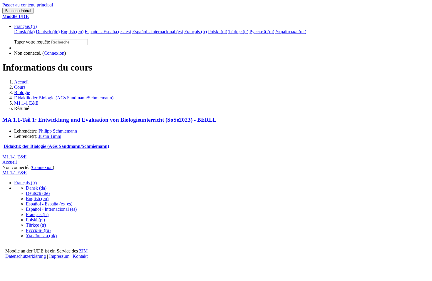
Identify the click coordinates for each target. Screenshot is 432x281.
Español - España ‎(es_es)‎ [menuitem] (108, 31)
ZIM (83, 250)
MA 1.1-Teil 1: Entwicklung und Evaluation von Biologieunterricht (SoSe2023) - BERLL (109, 120)
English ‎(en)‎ (37, 198)
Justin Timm (49, 136)
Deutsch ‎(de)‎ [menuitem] (48, 31)
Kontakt (80, 256)
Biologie (22, 92)
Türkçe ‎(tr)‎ (36, 225)
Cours (19, 87)
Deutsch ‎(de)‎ (38, 193)
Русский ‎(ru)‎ (38, 230)
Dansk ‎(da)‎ (36, 187)
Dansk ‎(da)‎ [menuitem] (24, 31)
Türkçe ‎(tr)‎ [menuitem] (238, 31)
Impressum (59, 256)
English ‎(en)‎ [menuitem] (72, 31)
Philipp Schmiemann (57, 130)
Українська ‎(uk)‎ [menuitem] (290, 31)
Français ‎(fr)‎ (25, 26)
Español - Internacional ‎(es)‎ (51, 209)
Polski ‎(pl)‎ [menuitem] (217, 31)
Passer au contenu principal (27, 4)
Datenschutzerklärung (25, 256)
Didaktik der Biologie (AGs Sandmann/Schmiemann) (63, 97)
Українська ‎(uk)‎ (41, 235)
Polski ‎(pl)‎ (35, 219)
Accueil (21, 81)
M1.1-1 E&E (26, 103)
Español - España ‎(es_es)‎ (49, 203)
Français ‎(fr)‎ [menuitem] (195, 31)
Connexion (54, 53)
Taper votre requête (32, 41)
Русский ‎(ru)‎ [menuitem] (262, 31)
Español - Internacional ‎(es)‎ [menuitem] (157, 31)
